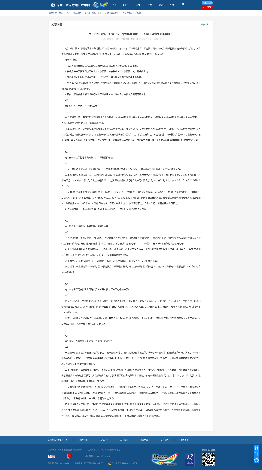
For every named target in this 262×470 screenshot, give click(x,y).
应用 (138, 5)
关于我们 (124, 440)
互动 (171, 5)
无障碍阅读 (207, 3)
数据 (125, 5)
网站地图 (144, 440)
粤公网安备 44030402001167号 (124, 463)
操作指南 (164, 440)
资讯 (161, 5)
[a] (114, 5)
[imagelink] (51, 456)
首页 (114, 5)
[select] (125, 5)
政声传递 (83, 440)
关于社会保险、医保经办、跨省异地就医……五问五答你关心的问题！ (131, 34)
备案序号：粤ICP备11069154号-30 (89, 463)
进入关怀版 (207, 7)
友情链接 (104, 440)
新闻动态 (77, 13)
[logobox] (71, 5)
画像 (150, 5)
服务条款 (184, 440)
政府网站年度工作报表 (57, 440)
